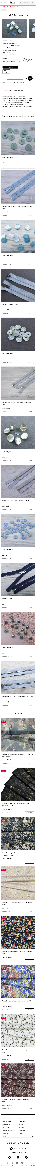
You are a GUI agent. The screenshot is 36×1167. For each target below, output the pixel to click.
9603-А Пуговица (7, 549)
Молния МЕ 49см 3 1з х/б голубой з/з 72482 (16, 500)
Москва (4, 2)
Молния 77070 (7, 598)
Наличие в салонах (12, 90)
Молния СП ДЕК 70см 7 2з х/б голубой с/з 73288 (17, 696)
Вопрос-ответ (22, 1121)
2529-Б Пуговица (7, 647)
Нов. (8, 1165)
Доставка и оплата (7, 1118)
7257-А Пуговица (7, 255)
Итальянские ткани (7, 1130)
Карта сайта (22, 1130)
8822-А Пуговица (7, 452)
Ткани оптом (6, 1127)
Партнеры (21, 1127)
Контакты (21, 1133)
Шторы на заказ (22, 1118)
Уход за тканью (6, 1133)
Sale (12, 1165)
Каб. (27, 1165)
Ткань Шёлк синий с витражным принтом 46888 (17, 1001)
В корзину (29, 166)
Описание (5, 90)
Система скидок (6, 1124)
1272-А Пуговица (7, 353)
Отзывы (21, 1124)
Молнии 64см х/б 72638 (10, 304)
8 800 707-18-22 (19, 1143)
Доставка (20, 90)
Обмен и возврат (7, 1121)
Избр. (22, 1165)
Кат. (17, 1165)
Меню (2, 1165)
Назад (4, 10)
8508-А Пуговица (7, 157)
